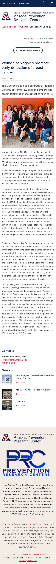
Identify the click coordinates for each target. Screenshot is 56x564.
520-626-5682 (8, 363)
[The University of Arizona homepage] (16, 3)
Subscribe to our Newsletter (15, 26)
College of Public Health (28, 50)
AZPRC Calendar (45, 38)
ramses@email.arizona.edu (14, 360)
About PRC (29, 38)
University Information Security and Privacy (28, 554)
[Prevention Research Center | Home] (28, 17)
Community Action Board (41, 42)
